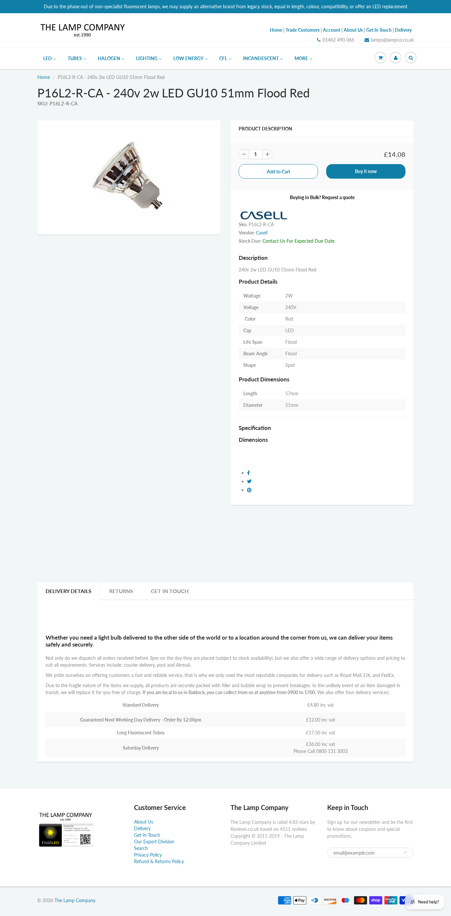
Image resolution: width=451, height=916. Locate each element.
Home (43, 77)
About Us (143, 822)
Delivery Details (68, 591)
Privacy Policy (148, 855)
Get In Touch (170, 591)
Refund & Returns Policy (159, 861)
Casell (261, 232)
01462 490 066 (338, 40)
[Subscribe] (405, 852)
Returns (121, 591)
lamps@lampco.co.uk (392, 40)
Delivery (142, 828)
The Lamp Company (74, 900)
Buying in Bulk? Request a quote (322, 197)
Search (141, 848)
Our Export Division (154, 841)
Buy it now (366, 171)
